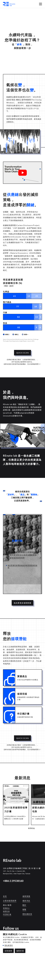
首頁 (5, 896)
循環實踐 (26, 896)
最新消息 (26, 901)
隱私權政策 (27, 914)
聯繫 (24, 909)
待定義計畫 (7, 914)
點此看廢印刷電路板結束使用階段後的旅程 (23, 566)
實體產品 (6, 908)
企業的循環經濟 (9, 901)
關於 (24, 905)
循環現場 (6, 911)
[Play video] (22, 173)
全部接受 (8, 951)
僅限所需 (20, 951)
